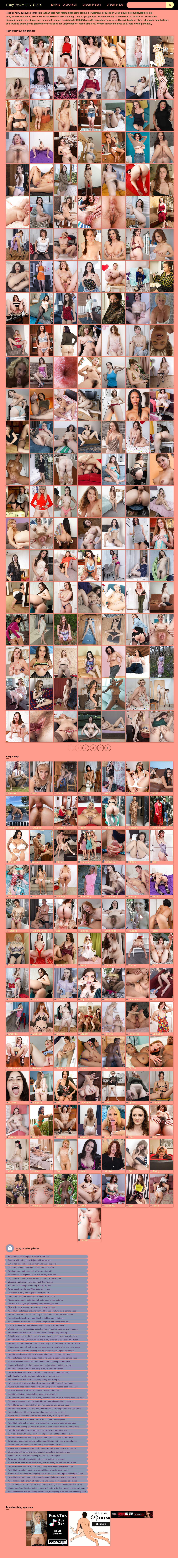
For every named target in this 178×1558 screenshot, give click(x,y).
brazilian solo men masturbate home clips (63, 13)
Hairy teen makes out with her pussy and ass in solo (31, 1267)
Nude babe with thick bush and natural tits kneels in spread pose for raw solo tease (44, 1408)
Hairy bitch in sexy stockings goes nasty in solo (28, 1293)
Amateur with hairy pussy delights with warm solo (29, 1260)
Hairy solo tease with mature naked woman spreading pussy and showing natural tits (45, 1484)
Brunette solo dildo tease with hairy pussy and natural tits (33, 1394)
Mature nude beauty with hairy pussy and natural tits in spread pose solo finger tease (45, 1473)
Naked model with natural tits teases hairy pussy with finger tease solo (39, 1322)
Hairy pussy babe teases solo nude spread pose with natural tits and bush (40, 1383)
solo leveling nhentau (139, 24)
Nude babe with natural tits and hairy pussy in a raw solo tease (35, 1369)
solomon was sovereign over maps (68, 16)
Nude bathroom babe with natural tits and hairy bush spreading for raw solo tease (44, 1343)
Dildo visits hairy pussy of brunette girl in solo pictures (31, 1307)
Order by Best (92, 5)
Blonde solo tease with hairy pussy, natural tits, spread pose (34, 1455)
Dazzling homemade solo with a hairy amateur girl (30, 1271)
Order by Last (116, 5)
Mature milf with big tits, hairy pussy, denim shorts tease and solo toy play (40, 1365)
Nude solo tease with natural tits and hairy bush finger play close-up (37, 1332)
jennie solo (146, 13)
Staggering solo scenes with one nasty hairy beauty (30, 1282)
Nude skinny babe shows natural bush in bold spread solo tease (36, 1318)
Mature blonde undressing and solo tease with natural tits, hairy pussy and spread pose (46, 1488)
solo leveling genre (16, 24)
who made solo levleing (156, 20)
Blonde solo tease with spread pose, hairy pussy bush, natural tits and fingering (43, 1329)
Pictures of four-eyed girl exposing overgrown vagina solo (33, 1303)
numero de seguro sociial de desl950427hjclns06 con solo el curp (76, 20)
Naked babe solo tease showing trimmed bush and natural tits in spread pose (42, 1311)
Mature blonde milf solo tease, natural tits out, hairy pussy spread (36, 1419)
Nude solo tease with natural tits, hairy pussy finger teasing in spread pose (40, 1466)
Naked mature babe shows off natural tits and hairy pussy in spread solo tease (42, 1481)
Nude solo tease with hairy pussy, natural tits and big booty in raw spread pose (42, 1358)
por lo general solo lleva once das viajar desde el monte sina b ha (61, 24)
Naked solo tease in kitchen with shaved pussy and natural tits (35, 1390)
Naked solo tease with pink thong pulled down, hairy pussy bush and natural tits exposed (47, 1492)
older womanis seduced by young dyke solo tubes (112, 13)
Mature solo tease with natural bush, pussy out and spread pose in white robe (42, 1448)
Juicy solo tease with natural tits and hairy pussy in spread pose (36, 1325)
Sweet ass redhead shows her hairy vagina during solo (32, 1264)
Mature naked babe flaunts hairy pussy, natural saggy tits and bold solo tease (42, 1463)
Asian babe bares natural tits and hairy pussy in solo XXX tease (36, 1445)
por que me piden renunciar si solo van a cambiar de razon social (122, 16)
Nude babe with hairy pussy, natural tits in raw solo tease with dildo (37, 1430)
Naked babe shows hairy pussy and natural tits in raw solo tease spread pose (42, 1423)
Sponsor (71, 5)
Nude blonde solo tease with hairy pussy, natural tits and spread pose (38, 1405)
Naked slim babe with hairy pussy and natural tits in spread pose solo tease (41, 1350)
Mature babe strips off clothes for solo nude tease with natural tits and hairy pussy (44, 1347)
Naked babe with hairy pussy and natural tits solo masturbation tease (38, 1470)
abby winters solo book (18, 16)
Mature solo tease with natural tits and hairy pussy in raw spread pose (38, 1416)
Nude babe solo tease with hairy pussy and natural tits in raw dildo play (39, 1354)
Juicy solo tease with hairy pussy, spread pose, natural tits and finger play (40, 1434)
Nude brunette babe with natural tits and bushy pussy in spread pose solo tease (43, 1340)
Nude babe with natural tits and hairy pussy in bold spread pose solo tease (40, 1314)
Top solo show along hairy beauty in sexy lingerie (29, 1285)
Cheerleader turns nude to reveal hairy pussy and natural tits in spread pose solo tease (46, 1397)
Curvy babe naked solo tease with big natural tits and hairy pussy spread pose (42, 1441)
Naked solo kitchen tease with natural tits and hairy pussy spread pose (39, 1361)
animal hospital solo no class (127, 20)
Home (56, 5)
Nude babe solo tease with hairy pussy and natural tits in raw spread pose (40, 1437)
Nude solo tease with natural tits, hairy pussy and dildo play (34, 1379)
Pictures (24, 5)
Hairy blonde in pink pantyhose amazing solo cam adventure (34, 1278)
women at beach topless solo (112, 24)
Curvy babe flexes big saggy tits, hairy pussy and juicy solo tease (36, 1459)
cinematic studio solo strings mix (23, 20)
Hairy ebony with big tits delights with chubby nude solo (32, 1275)
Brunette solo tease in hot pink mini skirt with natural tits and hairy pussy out (41, 1401)
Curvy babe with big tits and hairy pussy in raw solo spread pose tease (39, 1452)
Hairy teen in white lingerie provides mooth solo (29, 1256)
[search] (170, 5)
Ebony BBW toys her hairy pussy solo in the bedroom (31, 1296)
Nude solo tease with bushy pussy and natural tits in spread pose (36, 1412)
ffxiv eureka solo (40, 16)
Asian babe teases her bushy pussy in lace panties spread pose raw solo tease (42, 1336)
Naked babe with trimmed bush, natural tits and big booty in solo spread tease (42, 1477)
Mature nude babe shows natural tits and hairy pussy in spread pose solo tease (43, 1387)
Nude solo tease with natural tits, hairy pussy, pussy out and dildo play (38, 1372)
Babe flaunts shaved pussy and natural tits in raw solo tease (34, 1376)
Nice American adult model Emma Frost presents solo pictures (35, 1300)
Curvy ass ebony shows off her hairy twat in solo (29, 1289)
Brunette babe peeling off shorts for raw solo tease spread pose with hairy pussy (43, 1426)
